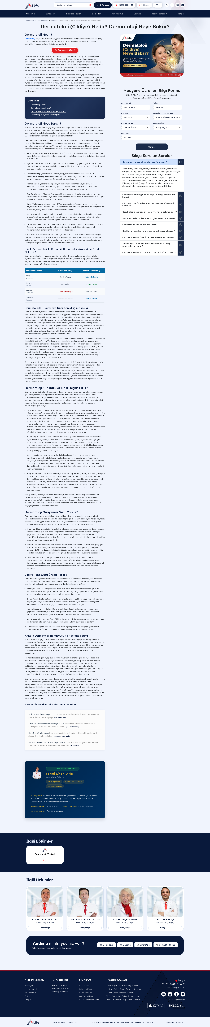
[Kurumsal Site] (60, 717)
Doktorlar (96, 14)
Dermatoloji (30, 38)
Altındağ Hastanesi (60, 992)
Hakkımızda (84, 986)
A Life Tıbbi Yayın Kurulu (53, 811)
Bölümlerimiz (117, 14)
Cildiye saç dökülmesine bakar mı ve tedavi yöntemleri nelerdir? (148, 204)
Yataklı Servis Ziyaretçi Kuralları (120, 993)
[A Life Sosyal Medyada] (183, 994)
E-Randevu (104, 5)
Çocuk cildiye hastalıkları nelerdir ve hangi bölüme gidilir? (149, 212)
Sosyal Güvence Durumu (163, 113)
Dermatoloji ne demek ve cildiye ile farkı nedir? (144, 162)
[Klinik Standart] (72, 727)
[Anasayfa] (32, 5)
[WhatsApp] (167, 5)
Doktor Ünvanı (127, 123)
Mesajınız (125, 133)
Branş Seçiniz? (159, 123)
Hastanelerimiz (31, 989)
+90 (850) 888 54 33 (172, 984)
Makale (54, 20)
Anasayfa (30, 14)
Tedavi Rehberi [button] (158, 14)
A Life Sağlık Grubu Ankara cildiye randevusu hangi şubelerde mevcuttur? (146, 244)
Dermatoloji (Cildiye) (45, 922)
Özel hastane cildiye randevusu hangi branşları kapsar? (148, 231)
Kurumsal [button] (49, 14)
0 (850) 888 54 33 (125, 5)
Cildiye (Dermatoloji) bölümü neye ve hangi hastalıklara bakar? (148, 195)
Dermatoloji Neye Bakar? (41, 108)
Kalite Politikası (85, 989)
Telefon (156, 103)
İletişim (181, 14)
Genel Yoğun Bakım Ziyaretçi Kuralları (122, 986)
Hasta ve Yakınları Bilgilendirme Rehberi (123, 1000)
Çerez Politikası (85, 993)
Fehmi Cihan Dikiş (59, 773)
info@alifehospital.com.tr (175, 987)
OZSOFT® (179, 1022)
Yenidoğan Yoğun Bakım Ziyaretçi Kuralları (124, 996)
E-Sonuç (145, 5)
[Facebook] (172, 5)
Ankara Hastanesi (59, 985)
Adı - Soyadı (126, 103)
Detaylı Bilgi (45, 928)
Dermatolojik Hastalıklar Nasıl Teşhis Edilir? (48, 111)
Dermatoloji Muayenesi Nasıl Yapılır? (45, 115)
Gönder (151, 147)
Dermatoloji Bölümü (66, 50)
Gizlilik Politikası (86, 996)
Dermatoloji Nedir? (38, 105)
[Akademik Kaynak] (62, 736)
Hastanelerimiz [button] (73, 14)
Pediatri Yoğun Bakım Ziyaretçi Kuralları (123, 989)
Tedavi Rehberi (42, 20)
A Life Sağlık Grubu (121, 1022)
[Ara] (90, 5)
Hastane (124, 113)
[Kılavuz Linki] (75, 745)
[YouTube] (183, 5)
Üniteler (137, 14)
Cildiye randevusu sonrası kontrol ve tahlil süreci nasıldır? (149, 252)
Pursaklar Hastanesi (60, 988)
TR (157, 5)
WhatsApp (145, 945)
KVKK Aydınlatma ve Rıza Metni (65, 1022)
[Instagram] (177, 5)
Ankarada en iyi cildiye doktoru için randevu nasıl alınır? (148, 218)
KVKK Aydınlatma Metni (89, 1000)
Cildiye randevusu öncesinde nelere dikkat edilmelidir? (148, 237)
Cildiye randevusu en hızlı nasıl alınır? (139, 224)
